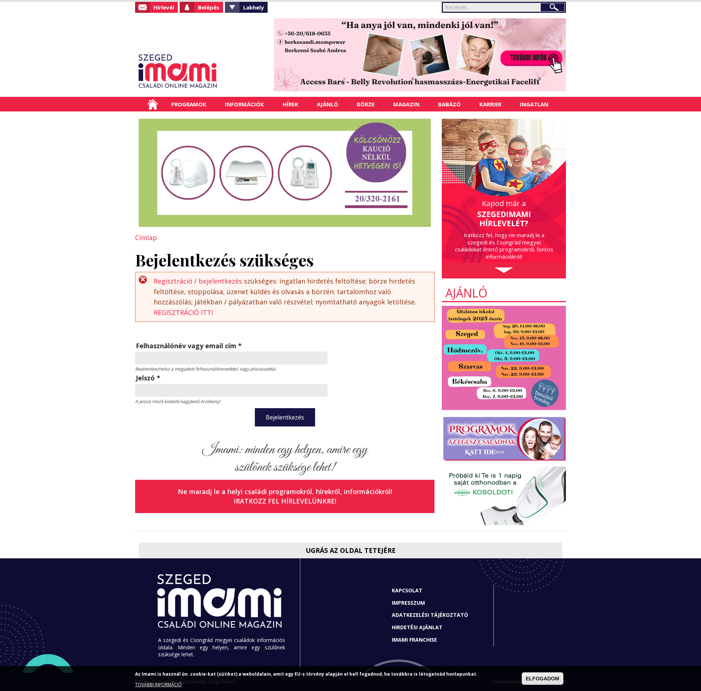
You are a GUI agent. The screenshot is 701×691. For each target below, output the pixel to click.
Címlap (153, 104)
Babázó (449, 104)
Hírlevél (163, 7)
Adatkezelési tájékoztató (430, 614)
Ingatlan (534, 104)
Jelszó (148, 377)
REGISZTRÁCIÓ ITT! (183, 312)
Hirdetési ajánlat (417, 627)
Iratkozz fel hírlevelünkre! (285, 501)
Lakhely (253, 7)
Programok (188, 104)
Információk (244, 104)
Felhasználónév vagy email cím (189, 345)
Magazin (406, 104)
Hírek (290, 104)
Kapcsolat (407, 590)
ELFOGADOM (542, 678)
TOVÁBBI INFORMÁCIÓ (158, 684)
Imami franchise (414, 639)
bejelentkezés (220, 281)
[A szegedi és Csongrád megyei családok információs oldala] (201, 71)
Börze (366, 104)
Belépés (208, 7)
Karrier (490, 104)
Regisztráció (173, 281)
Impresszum (408, 602)
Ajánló (327, 104)
